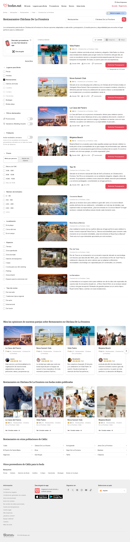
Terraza (8, 247)
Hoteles (9, 76)
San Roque (38, 455)
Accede (114, 6)
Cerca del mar (11, 229)
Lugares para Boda (40, 6)
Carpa (8, 263)
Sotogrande (70, 446)
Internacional (10, 304)
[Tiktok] (90, 490)
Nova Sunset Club (78, 78)
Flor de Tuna (74, 249)
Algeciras (6, 455)
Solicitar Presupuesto (116, 65)
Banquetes (14, 12)
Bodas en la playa (72, 473)
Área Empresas (121, 2)
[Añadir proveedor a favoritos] (64, 47)
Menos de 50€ (11, 167)
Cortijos (42, 473)
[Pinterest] (77, 490)
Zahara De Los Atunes (42, 446)
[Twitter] (73, 490)
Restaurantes (24, 12)
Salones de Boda (23, 473)
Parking (8, 271)
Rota (36, 450)
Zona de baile (11, 255)
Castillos (35, 473)
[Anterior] (3, 351)
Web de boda (7, 525)
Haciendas (51, 473)
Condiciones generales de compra (14, 495)
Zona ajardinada (11, 251)
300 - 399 (9, 208)
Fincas (8, 72)
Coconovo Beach (76, 197)
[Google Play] (56, 498)
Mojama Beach (76, 137)
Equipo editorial (8, 519)
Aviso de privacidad (9, 498)
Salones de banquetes (14, 259)
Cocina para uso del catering (16, 267)
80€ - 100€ (10, 175)
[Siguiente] (126, 351)
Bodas (5, 12)
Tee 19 (72, 167)
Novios (71, 6)
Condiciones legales (10, 492)
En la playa (9, 225)
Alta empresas (7, 513)
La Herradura (74, 275)
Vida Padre (75, 46)
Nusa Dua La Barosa (77, 223)
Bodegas (9, 100)
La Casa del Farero (78, 108)
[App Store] (41, 498)
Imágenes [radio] (111, 40)
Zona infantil (10, 275)
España (105, 490)
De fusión (9, 308)
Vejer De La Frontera (73, 450)
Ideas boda (81, 6)
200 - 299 (9, 204)
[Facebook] (68, 490)
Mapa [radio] (123, 40)
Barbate (100, 450)
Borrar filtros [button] (29, 61)
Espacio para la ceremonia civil (16, 279)
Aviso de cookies (9, 501)
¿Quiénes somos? (9, 516)
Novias (64, 6)
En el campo (10, 233)
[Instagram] (81, 490)
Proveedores (54, 6)
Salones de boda (12, 84)
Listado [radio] (99, 40)
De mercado (10, 292)
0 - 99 (8, 196)
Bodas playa (10, 104)
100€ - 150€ (10, 179)
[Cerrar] (30, 40)
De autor (9, 300)
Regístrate (123, 6)
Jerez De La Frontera (105, 446)
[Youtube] (86, 490)
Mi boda (27, 6)
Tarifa (68, 455)
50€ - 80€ (10, 171)
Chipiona (101, 455)
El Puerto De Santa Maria (11, 450)
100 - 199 (9, 200)
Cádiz (34, 12)
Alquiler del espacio (25, 159)
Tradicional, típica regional (15, 296)
